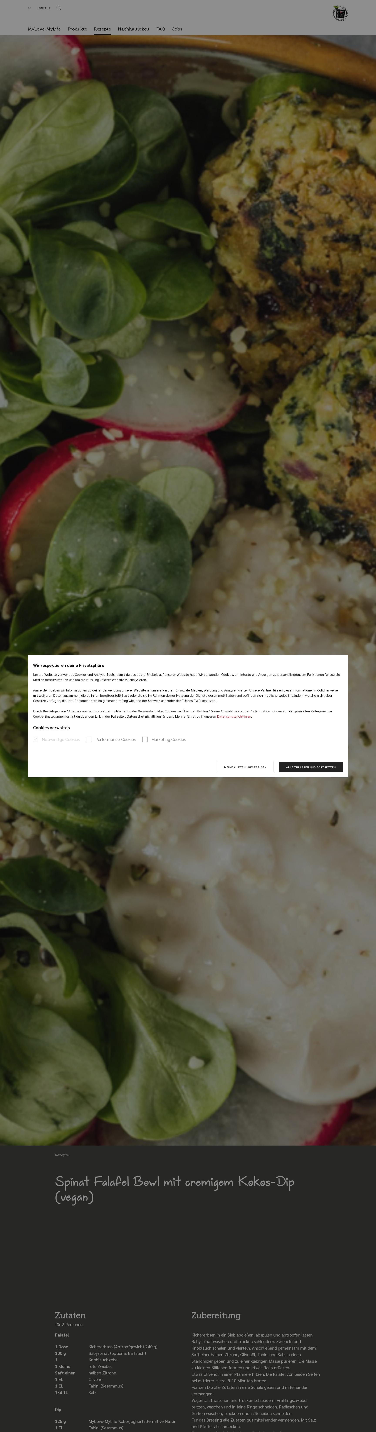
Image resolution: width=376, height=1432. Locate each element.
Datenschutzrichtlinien (234, 716)
